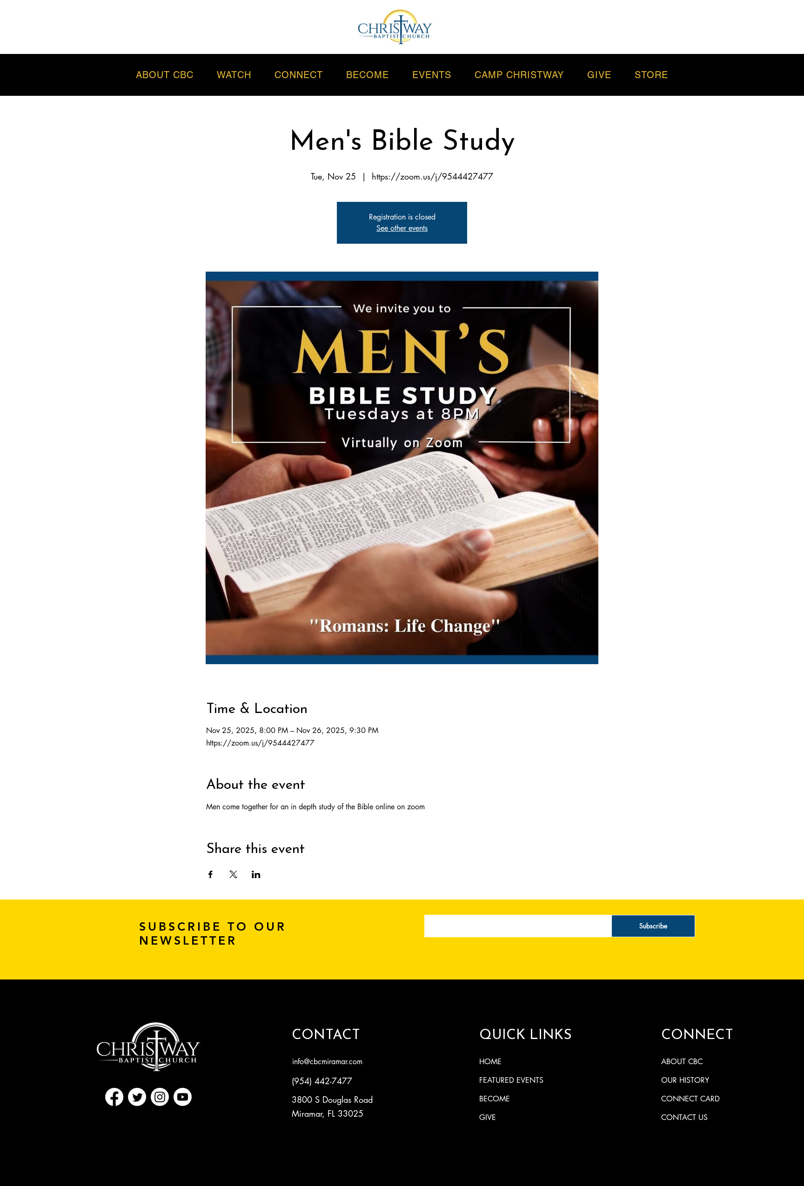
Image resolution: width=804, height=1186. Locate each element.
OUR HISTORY (685, 1080)
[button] (431, 74)
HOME (490, 1061)
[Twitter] (137, 1097)
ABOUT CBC (682, 1061)
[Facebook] (114, 1097)
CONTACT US (684, 1117)
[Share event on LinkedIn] (256, 874)
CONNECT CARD (690, 1099)
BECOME (494, 1099)
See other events (402, 228)
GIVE (487, 1117)
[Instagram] (160, 1097)
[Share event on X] (233, 874)
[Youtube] (183, 1097)
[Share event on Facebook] (210, 874)
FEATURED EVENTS (511, 1080)
